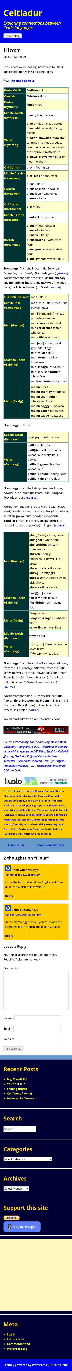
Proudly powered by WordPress (25, 1365)
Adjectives (20, 791)
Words (47, 833)
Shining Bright (17, 1089)
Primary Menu (12, 35)
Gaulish (7, 805)
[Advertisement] (36, 1275)
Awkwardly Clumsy (20, 1098)
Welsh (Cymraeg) (33, 833)
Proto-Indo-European (31, 829)
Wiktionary (21, 742)
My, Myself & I (17, 1079)
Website (8, 1039)
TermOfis (48, 761)
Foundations (16, 845)
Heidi (64, 1365)
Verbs (19, 833)
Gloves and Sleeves (50, 845)
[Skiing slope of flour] (18, 81)
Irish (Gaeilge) (21, 805)
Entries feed (15, 1339)
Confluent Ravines (20, 1093)
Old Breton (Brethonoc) (45, 819)
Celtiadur (22, 12)
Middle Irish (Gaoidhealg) (43, 814)
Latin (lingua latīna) (54, 805)
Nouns (27, 819)
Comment (11, 968)
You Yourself (16, 1084)
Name (8, 1018)
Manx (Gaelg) (11, 810)
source (62, 273)
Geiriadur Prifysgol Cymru (30, 756)
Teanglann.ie (25, 747)
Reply (9, 896)
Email (8, 1028)
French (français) (52, 800)
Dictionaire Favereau (29, 761)
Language (36, 805)
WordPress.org (17, 1349)
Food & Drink (33, 800)
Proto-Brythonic (55, 824)
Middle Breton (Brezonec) (34, 810)
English (7, 800)
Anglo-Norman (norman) (41, 791)
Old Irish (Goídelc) (34, 824)
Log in (11, 1334)
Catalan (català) (28, 796)
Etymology (19, 800)
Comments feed (18, 1344)
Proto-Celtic (10, 829)
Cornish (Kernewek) (49, 796)
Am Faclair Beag (39, 742)
